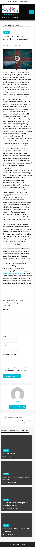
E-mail (5, 345)
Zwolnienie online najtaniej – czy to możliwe (16, 478)
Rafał (7, 45)
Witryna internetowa (9, 354)
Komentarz (7, 309)
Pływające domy (8, 453)
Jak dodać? (15, 1)
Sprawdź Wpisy (23, 1)
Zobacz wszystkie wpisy (17, 407)
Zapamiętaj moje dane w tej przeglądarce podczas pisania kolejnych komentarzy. (16, 369)
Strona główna (7, 25)
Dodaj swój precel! (10, 14)
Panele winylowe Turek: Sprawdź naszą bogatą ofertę (15, 504)
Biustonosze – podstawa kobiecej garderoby (15, 529)
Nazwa (5, 336)
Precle (9, 1)
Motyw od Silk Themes (17, 544)
